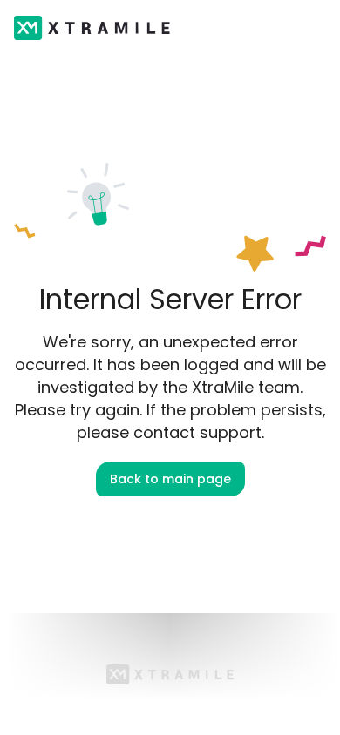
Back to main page (170, 479)
